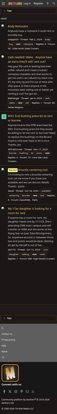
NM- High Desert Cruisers (41, 258)
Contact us (7, 333)
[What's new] (48, 3)
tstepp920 (13, 39)
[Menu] (3, 3)
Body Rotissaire (18, 26)
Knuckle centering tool (28, 170)
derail (11, 190)
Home (4, 351)
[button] (28, 328)
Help (4, 345)
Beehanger (13, 98)
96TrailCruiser (15, 149)
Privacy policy (8, 339)
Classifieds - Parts (28, 199)
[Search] (54, 3)
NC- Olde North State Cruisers (23, 48)
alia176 (12, 249)
